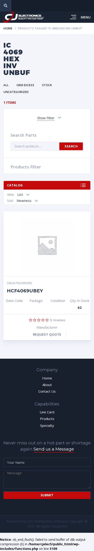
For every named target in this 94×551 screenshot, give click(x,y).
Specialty (47, 425)
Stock (47, 85)
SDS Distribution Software (47, 521)
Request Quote (47, 334)
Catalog (15, 185)
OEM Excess (25, 85)
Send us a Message (54, 449)
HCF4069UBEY (25, 291)
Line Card (47, 412)
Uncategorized (16, 92)
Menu (86, 17)
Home (7, 28)
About (47, 384)
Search (71, 146)
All (6, 85)
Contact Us (47, 391)
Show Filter (46, 118)
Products (47, 418)
